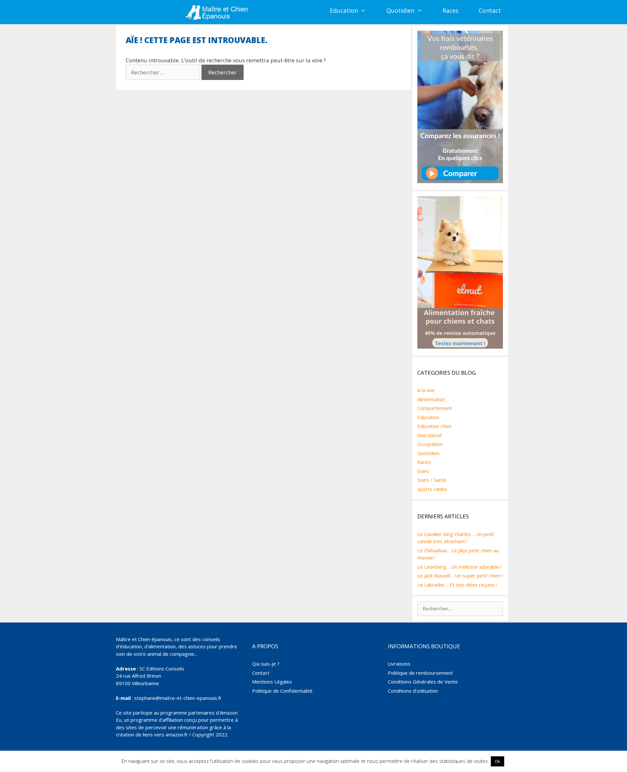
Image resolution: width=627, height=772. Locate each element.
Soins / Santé (431, 480)
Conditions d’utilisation (413, 690)
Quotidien (400, 10)
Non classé (429, 435)
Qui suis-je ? (266, 663)
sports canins (432, 489)
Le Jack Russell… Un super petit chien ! (460, 575)
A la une (426, 390)
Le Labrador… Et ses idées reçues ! (457, 584)
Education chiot (434, 426)
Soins (423, 471)
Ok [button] (497, 761)
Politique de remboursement (420, 673)
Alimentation (431, 399)
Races (450, 10)
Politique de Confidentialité (282, 690)
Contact (490, 10)
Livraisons (399, 663)
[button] (367, 10)
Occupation (429, 444)
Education (344, 10)
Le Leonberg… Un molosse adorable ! (459, 566)
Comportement (434, 408)
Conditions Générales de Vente (423, 681)
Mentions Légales (272, 681)
